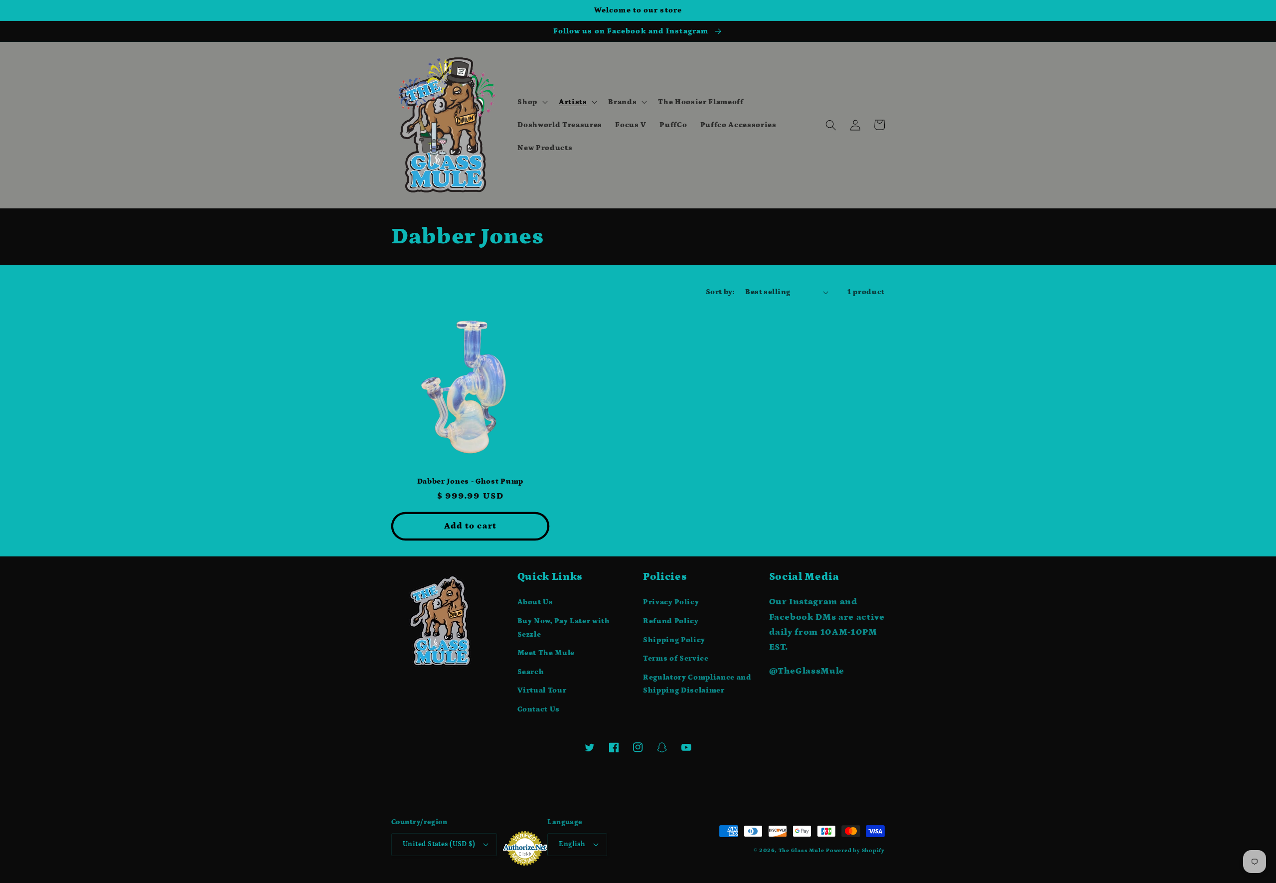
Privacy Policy (671, 602)
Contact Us (538, 709)
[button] (531, 102)
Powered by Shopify (855, 851)
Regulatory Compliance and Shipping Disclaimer (697, 684)
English (572, 844)
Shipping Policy (674, 640)
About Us (535, 602)
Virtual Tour (542, 690)
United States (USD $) (439, 844)
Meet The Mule (546, 653)
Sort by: (720, 292)
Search (530, 672)
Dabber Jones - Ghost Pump (470, 481)
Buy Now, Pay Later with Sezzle (563, 628)
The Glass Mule (801, 851)
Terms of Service (676, 658)
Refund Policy (671, 621)
